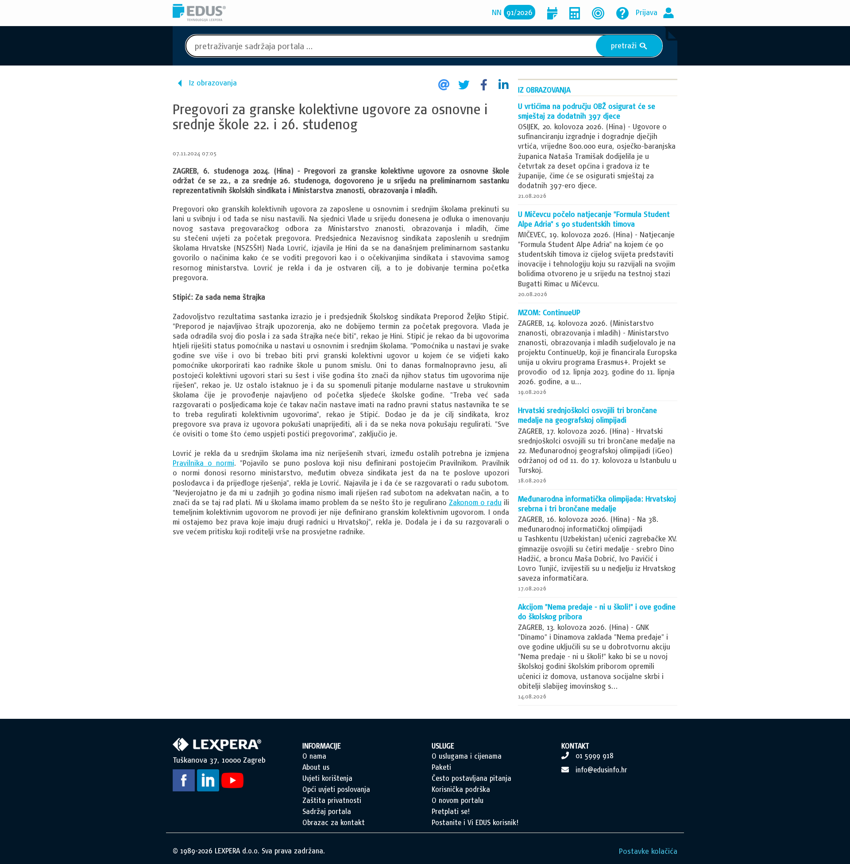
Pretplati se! (451, 811)
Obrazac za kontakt (333, 822)
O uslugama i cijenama (467, 756)
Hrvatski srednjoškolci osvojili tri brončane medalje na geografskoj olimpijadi (587, 414)
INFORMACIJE (321, 745)
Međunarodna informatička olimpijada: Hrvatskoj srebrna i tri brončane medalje (597, 503)
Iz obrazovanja (213, 82)
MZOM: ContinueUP (549, 312)
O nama (314, 756)
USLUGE (443, 745)
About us (315, 767)
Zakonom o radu (475, 502)
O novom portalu (457, 800)
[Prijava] (668, 12)
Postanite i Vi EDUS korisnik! (475, 822)
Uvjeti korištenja (327, 778)
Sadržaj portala (326, 811)
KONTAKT (575, 745)
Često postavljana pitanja (471, 778)
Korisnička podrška (461, 789)
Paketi (441, 767)
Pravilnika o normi (203, 462)
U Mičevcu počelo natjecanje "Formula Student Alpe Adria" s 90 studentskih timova (594, 218)
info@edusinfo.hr (601, 769)
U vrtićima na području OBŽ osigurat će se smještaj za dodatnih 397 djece (586, 110)
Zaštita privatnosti (331, 800)
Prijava (646, 12)
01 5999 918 (595, 755)
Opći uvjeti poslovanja (336, 789)
